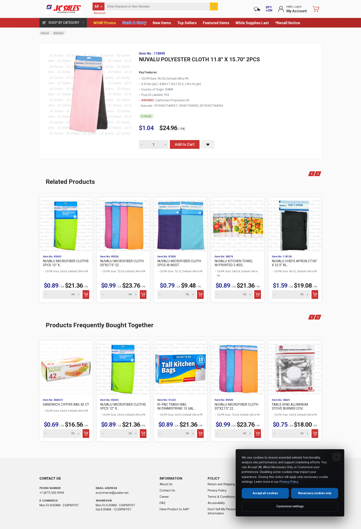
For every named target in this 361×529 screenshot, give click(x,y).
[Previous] (311, 173)
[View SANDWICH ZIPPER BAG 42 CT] (66, 368)
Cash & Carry (134, 22)
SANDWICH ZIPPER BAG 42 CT (66, 404)
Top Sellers (187, 23)
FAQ (162, 503)
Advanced (99, 13)
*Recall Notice (287, 23)
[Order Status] (256, 9)
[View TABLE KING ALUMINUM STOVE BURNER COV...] (295, 368)
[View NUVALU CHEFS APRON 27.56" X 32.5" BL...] (295, 224)
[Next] (318, 173)
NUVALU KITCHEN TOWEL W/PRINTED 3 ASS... (234, 263)
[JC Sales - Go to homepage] (63, 9)
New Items (162, 23)
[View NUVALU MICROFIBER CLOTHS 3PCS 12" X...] (66, 224)
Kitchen (59, 33)
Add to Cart (184, 144)
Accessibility (216, 503)
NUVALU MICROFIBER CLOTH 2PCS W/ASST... (179, 263)
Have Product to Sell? (174, 509)
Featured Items (216, 23)
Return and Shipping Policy (226, 484)
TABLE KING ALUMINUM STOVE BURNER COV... (290, 406)
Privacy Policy (217, 490)
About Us (166, 484)
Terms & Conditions (221, 497)
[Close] (336, 457)
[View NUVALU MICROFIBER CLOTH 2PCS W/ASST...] (180, 224)
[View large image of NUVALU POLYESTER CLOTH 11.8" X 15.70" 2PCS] (89, 93)
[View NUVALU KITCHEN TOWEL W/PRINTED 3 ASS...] (237, 224)
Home (45, 33)
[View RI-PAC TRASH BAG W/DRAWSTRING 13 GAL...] (180, 368)
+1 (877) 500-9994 (51, 492)
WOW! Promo (104, 23)
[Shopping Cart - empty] (316, 9)
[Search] (214, 6)
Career (164, 497)
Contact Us (167, 490)
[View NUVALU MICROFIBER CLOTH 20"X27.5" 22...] (123, 224)
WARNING (147, 100)
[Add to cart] (86, 294)
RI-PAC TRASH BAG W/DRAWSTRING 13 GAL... (176, 406)
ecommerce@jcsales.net (112, 492)
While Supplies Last (252, 23)
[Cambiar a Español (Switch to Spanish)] (269, 9)
